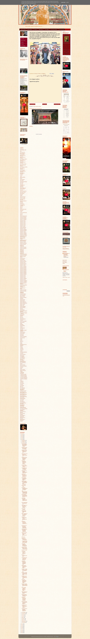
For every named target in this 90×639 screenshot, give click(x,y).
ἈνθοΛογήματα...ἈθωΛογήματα (66, 254)
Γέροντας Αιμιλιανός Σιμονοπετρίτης (23, 188)
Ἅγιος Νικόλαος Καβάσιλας (22, 410)
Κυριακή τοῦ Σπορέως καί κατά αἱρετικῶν (24, 539)
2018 (22, 627)
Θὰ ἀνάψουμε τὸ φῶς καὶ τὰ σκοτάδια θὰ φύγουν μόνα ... (24, 526)
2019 (22, 626)
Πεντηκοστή (22, 334)
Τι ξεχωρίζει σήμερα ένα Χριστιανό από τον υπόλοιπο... (24, 544)
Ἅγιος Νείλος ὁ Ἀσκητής (23, 408)
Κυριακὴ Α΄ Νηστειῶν (23, 261)
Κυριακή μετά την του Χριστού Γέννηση (23, 236)
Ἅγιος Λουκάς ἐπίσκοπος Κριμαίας (23, 407)
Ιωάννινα (21, 213)
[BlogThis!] (50, 73)
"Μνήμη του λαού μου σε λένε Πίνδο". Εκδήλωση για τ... (24, 534)
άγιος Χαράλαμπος (23, 362)
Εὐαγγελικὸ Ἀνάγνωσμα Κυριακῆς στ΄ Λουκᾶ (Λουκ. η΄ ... (24, 523)
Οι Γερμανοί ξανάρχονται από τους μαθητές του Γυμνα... (24, 488)
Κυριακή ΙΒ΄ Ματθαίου (23, 230)
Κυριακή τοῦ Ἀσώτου (23, 248)
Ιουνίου (23, 616)
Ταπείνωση (21, 349)
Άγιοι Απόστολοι (22, 152)
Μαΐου (23, 617)
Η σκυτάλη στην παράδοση (22, 205)
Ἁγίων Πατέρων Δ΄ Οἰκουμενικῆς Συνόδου (23, 394)
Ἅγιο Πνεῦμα (22, 399)
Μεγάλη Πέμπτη (22, 300)
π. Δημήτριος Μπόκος (23, 375)
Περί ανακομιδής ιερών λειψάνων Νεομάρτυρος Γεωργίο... (24, 445)
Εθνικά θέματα (22, 193)
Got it (67, 2)
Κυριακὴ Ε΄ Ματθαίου (23, 269)
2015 (22, 631)
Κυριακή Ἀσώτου (22, 258)
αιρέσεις (21, 363)
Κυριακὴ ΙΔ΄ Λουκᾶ (23, 276)
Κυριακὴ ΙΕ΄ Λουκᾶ (23, 277)
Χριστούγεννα (22, 355)
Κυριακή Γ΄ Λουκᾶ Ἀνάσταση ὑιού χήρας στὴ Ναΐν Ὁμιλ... (24, 573)
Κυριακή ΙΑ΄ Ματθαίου (23, 229)
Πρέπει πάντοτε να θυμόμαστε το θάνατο (24, 592)
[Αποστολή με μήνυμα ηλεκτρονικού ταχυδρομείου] (49, 73)
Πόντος (21, 342)
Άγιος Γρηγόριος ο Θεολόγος (23, 155)
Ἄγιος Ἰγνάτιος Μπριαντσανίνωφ (22, 398)
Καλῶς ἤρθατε (29, 29)
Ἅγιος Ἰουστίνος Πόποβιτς (22, 414)
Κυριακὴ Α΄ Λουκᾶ (22, 260)
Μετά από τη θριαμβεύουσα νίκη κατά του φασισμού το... (24, 475)
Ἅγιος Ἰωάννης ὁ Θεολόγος (22, 417)
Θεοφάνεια (21, 210)
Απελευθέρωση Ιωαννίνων (22, 185)
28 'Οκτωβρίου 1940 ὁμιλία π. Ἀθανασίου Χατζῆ (24, 478)
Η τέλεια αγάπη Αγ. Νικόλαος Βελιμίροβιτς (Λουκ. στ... (24, 609)
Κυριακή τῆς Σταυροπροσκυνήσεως (23, 253)
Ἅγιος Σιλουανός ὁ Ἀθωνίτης (23, 412)
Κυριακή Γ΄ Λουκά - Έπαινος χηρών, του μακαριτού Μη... (24, 570)
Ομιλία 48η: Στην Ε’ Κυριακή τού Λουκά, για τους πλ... (24, 454)
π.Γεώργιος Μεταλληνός (23, 377)
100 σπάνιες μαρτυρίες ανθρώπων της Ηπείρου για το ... (24, 500)
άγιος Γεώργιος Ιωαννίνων (22, 359)
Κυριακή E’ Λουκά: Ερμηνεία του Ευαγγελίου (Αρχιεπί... (24, 458)
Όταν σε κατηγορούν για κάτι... (24, 556)
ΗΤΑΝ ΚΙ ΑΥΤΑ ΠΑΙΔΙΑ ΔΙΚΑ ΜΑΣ (24, 511)
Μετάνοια (21, 308)
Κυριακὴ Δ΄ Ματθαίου (23, 267)
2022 (22, 439)
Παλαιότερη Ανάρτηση (57, 104)
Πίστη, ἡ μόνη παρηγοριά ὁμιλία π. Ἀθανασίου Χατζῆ (24, 589)
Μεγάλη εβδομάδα (22, 306)
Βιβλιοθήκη (41, 29)
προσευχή (21, 384)
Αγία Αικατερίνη (22, 179)
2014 (22, 632)
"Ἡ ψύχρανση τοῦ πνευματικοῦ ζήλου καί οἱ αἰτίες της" (24, 558)
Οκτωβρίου (23, 442)
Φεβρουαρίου (24, 621)
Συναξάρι (21, 347)
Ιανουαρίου (23, 622)
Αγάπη (21, 178)
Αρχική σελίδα (23, 29)
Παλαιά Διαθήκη (22, 325)
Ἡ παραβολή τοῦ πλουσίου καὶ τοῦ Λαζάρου (24, 469)
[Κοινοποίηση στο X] (51, 73)
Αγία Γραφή (21, 180)
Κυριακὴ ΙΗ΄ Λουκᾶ (23, 279)
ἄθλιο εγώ (21, 386)
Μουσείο (21, 316)
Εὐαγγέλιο (21, 202)
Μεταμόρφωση (22, 309)
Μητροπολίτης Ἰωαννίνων (22, 315)
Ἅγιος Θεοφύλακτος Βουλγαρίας (23, 403)
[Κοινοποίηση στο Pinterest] (53, 73)
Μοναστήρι (22, 38)
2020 (22, 625)
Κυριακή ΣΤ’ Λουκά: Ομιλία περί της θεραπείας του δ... (24, 518)
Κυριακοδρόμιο (22, 259)
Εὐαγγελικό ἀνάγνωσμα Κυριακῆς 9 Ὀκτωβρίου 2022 (24, 563)
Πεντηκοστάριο (22, 333)
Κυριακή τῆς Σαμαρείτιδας (22, 252)
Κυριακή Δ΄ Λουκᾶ (22, 220)
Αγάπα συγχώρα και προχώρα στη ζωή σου (66, 248)
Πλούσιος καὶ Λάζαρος (23, 336)
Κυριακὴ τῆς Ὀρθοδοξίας (22, 292)
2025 (22, 435)
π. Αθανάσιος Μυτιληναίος (22, 373)
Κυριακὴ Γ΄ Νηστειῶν (23, 266)
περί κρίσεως (22, 383)
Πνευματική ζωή (22, 337)
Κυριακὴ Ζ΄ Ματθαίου (23, 271)
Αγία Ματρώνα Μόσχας (23, 181)
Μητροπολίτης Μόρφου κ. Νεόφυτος (23, 313)
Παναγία (21, 326)
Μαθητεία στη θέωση (23, 297)
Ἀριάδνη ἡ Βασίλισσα (66, 49)
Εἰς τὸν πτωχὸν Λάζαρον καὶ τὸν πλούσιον (24, 466)
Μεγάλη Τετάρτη (22, 304)
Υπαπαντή (21, 353)
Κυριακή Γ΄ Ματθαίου (23, 219)
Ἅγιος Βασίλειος (22, 401)
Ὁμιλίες (35, 29)
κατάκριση (21, 367)
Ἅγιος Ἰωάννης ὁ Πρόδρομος (22, 419)
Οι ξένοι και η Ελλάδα (23, 321)
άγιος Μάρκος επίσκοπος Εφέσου (23, 361)
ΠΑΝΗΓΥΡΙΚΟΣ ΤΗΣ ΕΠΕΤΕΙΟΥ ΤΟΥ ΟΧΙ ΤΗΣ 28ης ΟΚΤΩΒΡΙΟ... (24, 483)
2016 (22, 630)
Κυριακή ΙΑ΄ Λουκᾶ (23, 228)
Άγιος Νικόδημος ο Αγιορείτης (23, 171)
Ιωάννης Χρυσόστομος (23, 212)
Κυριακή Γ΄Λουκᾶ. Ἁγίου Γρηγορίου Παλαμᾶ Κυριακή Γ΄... (24, 585)
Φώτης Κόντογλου (23, 354)
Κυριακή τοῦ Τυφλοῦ (23, 247)
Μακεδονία (21, 298)
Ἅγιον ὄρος (21, 400)
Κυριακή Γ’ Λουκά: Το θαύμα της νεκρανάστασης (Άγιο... (24, 577)
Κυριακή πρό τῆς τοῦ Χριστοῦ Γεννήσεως (23, 240)
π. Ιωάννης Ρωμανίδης (23, 376)
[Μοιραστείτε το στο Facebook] (52, 73)
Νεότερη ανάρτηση (32, 104)
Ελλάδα (21, 195)
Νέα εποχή (21, 317)
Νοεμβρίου (23, 441)
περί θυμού (21, 382)
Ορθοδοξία (21, 324)
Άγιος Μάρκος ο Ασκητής (22, 168)
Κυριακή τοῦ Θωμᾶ (23, 244)
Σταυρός (21, 346)
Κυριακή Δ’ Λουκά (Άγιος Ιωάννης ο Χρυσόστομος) (24, 548)
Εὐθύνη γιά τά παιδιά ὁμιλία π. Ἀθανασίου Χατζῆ (24, 566)
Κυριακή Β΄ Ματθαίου (23, 218)
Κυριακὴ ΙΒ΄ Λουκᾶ (23, 275)
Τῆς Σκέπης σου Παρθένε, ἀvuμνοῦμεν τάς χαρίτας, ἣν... (24, 471)
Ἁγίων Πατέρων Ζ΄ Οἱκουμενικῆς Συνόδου (23, 396)
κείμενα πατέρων (22, 369)
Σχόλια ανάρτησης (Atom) (37, 106)
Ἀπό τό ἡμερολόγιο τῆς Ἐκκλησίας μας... (24, 503)
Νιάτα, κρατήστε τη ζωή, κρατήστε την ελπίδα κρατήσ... (24, 514)
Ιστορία (21, 211)
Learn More (63, 2)
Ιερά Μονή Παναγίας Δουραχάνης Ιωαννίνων (23, 76)
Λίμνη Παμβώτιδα (22, 295)
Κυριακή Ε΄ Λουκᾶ (22, 221)
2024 (22, 436)
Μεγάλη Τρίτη (22, 305)
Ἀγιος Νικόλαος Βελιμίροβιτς (22, 389)
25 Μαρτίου (22, 148)
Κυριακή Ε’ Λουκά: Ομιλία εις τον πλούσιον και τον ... (24, 451)
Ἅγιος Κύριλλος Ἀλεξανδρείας (22, 405)
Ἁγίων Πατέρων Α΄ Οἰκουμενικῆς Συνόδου (23, 392)
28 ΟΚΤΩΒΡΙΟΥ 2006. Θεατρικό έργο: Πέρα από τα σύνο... (24, 495)
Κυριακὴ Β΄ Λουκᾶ (22, 262)
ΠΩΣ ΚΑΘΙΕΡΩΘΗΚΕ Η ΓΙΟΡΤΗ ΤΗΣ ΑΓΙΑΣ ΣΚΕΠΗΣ (24, 492)
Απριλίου (23, 618)
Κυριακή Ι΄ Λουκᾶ (22, 226)
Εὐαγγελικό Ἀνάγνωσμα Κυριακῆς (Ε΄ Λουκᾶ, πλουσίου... (24, 462)
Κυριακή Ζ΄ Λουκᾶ (22, 222)
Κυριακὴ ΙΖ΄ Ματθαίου (23, 278)
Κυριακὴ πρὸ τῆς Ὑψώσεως (22, 286)
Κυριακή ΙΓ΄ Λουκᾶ (23, 231)
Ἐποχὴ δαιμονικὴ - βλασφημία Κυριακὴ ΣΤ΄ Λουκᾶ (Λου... (24, 530)
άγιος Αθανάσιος (22, 357)
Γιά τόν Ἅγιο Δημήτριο (23, 509)
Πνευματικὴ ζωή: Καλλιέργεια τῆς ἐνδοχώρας (24, 595)
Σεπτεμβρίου (24, 612)
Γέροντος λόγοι (23, 40)
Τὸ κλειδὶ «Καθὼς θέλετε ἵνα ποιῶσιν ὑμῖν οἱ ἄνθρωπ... (24, 606)
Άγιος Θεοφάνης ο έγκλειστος (22, 160)
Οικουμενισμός (22, 322)
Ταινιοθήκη (47, 29)
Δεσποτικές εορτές (23, 192)
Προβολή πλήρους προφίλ (66, 277)
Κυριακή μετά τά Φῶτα (23, 235)
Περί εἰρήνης (22, 335)
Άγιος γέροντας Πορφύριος (22, 173)
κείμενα (21, 368)
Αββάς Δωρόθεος (22, 177)
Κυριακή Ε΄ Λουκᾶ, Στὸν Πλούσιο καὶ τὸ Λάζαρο (24, 448)
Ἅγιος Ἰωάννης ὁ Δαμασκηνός (22, 416)
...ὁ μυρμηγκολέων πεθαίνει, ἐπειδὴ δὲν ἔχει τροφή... (24, 542)
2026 (22, 434)
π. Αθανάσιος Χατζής (23, 374)
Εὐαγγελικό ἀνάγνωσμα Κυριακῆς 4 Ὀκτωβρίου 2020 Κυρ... (24, 599)
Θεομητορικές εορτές (23, 209)
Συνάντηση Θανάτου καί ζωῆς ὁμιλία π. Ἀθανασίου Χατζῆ (24, 581)
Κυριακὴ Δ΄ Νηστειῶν (23, 268)
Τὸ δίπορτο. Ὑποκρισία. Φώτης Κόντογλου (24, 552)
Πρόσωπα (21, 341)
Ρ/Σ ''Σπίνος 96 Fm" (54, 29)
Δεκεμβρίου (23, 440)
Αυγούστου (23, 613)
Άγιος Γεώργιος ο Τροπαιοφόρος (22, 153)
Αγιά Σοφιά (21, 182)
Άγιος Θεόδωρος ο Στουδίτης (23, 162)
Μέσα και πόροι (22, 296)
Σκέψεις (21, 343)
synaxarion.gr (66, 54)
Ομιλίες (21, 323)
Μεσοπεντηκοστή (22, 307)
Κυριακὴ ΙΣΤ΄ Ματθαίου (23, 280)
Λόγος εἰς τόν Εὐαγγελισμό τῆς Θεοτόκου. (66, 256)
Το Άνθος (22, 42)
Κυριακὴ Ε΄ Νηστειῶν (23, 270)
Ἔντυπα (21, 421)
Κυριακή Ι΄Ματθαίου (23, 227)
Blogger (57, 636)
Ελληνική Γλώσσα (22, 196)
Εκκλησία (21, 194)
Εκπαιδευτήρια (23, 45)
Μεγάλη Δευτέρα (22, 299)
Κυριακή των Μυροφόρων (22, 250)
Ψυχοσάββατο (22, 356)
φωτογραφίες (22, 385)
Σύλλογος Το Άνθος (66, 270)
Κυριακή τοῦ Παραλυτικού (22, 246)
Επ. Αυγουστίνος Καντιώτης (22, 199)
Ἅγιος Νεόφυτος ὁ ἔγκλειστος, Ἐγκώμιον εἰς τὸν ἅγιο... (24, 506)
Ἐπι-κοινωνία (61, 29)
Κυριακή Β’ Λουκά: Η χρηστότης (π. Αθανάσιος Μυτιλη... (24, 602)
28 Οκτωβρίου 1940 (24, 486)
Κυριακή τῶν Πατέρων (23, 255)
